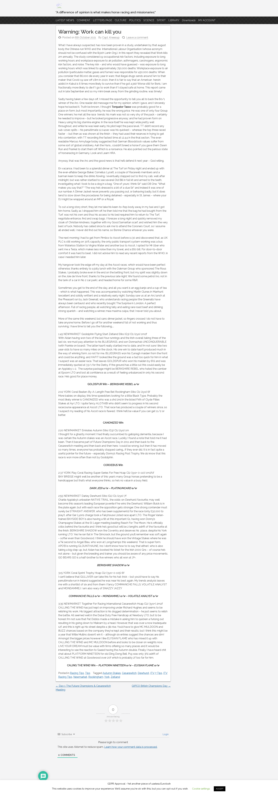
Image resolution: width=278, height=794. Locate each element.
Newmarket (80, 676)
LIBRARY (173, 20)
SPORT (161, 20)
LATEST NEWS (65, 20)
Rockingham (95, 676)
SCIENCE (148, 20)
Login (165, 734)
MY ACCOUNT (207, 20)
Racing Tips (77, 673)
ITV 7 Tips (156, 673)
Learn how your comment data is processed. (130, 746)
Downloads (189, 20)
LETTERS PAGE (102, 20)
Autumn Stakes (112, 673)
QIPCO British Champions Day (151, 685)
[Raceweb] (59, 7)
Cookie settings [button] (201, 788)
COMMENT (83, 20)
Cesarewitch (129, 673)
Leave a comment (137, 37)
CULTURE (120, 20)
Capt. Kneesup (111, 37)
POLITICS (135, 20)
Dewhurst (143, 673)
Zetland (115, 676)
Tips (87, 673)
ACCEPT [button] (219, 789)
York (107, 676)
